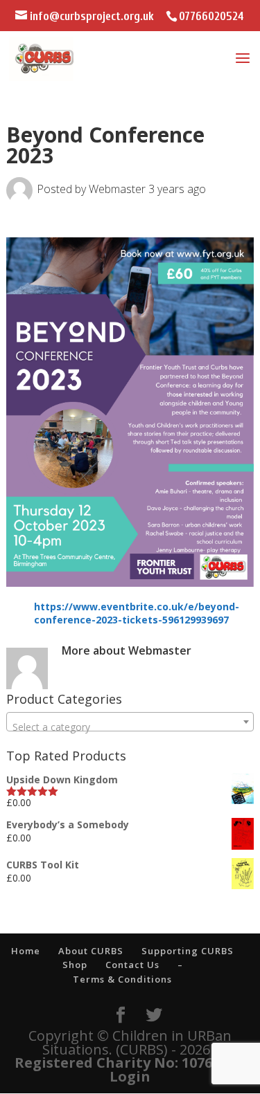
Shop (74, 964)
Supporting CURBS (187, 951)
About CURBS (90, 951)
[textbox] (129, 727)
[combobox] (129, 721)
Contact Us (132, 964)
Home (25, 951)
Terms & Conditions (122, 979)
